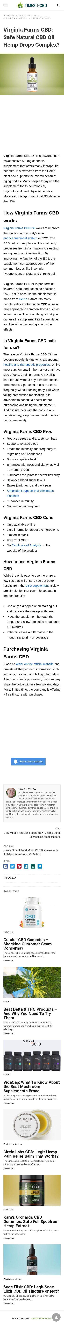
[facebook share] (5, 866)
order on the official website (35, 664)
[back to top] (56, 1317)
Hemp (23, 299)
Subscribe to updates (31, 761)
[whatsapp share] (33, 866)
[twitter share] (12, 866)
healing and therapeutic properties (26, 364)
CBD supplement (37, 585)
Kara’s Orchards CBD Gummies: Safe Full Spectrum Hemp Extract (31, 1221)
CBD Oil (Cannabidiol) (15, 18)
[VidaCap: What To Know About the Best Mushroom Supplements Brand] (32, 1055)
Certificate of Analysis (26, 545)
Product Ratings (27, 16)
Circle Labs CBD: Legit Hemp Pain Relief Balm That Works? (31, 1154)
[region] (32, 122)
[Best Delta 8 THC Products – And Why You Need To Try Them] (32, 982)
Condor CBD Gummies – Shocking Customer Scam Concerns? (27, 944)
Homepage (9, 16)
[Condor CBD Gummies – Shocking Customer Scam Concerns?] (32, 912)
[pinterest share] (19, 866)
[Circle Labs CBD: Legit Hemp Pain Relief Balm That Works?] (32, 1124)
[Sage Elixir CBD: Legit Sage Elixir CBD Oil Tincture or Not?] (32, 1259)
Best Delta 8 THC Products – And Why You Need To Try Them (30, 1013)
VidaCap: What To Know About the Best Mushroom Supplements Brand (31, 1086)
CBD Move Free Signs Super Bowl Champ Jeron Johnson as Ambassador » (32, 835)
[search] (59, 5)
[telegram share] (40, 866)
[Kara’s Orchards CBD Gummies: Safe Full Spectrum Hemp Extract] (32, 1190)
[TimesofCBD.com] (32, 5)
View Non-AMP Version (41, 1318)
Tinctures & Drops (41, 18)
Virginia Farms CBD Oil (19, 228)
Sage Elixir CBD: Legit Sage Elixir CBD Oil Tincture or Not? (31, 1289)
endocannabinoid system (20, 238)
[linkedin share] (26, 866)
